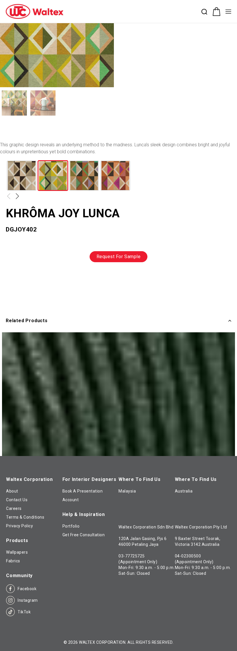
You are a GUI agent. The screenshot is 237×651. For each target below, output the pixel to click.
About (12, 491)
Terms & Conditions (25, 517)
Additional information (32, 286)
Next (17, 196)
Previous (9, 196)
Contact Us (16, 499)
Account (70, 499)
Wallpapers (17, 552)
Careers (14, 508)
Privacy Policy (19, 526)
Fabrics (13, 561)
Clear (12, 196)
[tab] (32, 286)
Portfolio (71, 526)
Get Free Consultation (83, 535)
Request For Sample (119, 256)
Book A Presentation (82, 491)
